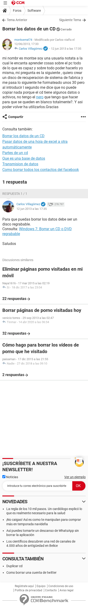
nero (39, 97)
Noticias (11, 477)
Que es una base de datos (23, 158)
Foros (17, 10)
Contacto (51, 590)
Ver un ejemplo (75, 477)
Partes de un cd (15, 153)
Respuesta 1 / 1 (14, 194)
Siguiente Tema (70, 20)
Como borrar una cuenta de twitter (31, 572)
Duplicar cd (14, 566)
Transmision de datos (20, 164)
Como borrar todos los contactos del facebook (40, 169)
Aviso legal (66, 590)
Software (34, 10)
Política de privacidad (28, 590)
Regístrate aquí (24, 586)
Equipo (41, 586)
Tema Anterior (17, 20)
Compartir (15, 117)
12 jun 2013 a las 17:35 (66, 48)
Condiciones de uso (60, 586)
